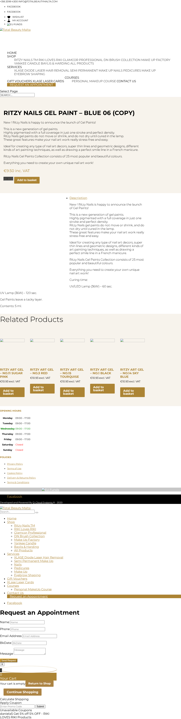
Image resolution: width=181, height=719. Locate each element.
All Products (82, 63)
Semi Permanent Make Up (91, 70)
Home (12, 53)
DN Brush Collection (122, 60)
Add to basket (27, 180)
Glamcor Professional (83, 60)
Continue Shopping (22, 692)
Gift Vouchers (17, 578)
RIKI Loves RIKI (50, 60)
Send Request (8, 660)
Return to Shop (39, 683)
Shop (11, 56)
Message (6, 653)
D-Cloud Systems (43, 502)
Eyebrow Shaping (29, 74)
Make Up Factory (155, 60)
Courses (72, 77)
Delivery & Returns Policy (21, 477)
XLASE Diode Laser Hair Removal (41, 70)
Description (78, 198)
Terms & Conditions (18, 482)
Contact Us (126, 81)
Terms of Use (14, 468)
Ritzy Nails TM (26, 60)
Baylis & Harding (55, 63)
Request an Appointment (31, 84)
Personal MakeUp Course (94, 81)
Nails (117, 70)
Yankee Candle (27, 63)
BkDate (5, 643)
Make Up (149, 70)
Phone (5, 629)
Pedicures (132, 70)
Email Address (11, 636)
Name (4, 622)
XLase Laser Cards (20, 582)
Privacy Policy (15, 463)
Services (14, 67)
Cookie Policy (14, 473)
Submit (40, 706)
